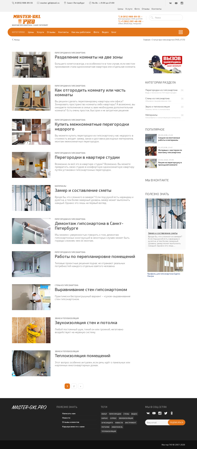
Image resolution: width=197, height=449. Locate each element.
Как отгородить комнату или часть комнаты (90, 92)
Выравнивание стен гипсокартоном (91, 289)
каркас (105, 418)
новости (119, 423)
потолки (105, 427)
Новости (66, 418)
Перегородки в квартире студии (87, 157)
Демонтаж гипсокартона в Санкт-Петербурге (89, 225)
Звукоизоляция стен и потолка (86, 322)
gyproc (113, 418)
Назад (17, 40)
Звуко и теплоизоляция (67, 318)
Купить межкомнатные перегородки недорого (92, 126)
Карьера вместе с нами (73, 426)
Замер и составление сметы (83, 190)
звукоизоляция (126, 418)
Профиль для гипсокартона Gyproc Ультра (163, 275)
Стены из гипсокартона (66, 285)
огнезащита (107, 423)
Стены (126, 414)
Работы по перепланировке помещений (95, 256)
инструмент (130, 423)
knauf (104, 414)
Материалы (60, 186)
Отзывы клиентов (70, 422)
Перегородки (115, 414)
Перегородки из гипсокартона (70, 53)
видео (134, 414)
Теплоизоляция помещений (82, 355)
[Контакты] (165, 63)
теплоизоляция (109, 431)
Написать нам (68, 413)
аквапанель (117, 427)
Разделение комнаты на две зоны (89, 56)
